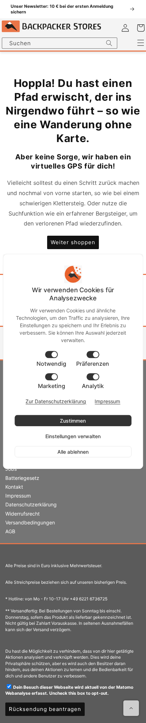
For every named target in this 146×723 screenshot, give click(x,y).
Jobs (11, 469)
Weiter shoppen (73, 242)
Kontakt (14, 487)
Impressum (18, 496)
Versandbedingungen (30, 522)
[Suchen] (109, 43)
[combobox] (59, 43)
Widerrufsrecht (22, 514)
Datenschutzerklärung (31, 504)
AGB (10, 531)
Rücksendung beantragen (45, 709)
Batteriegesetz (22, 478)
